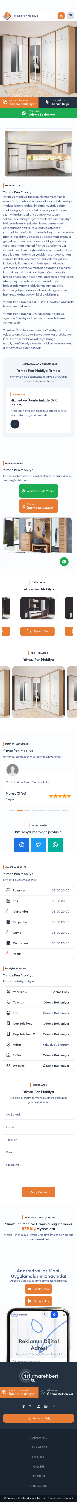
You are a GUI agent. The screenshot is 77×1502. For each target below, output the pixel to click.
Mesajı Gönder (38, 1192)
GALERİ (38, 1466)
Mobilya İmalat (48, 1234)
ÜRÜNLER (38, 1476)
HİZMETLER (39, 1457)
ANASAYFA (38, 1437)
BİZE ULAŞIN (38, 1486)
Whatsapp (60, 1392)
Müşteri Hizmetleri (22, 1392)
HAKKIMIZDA (39, 1447)
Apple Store (41, 1289)
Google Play (41, 1301)
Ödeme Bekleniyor (56, 1002)
